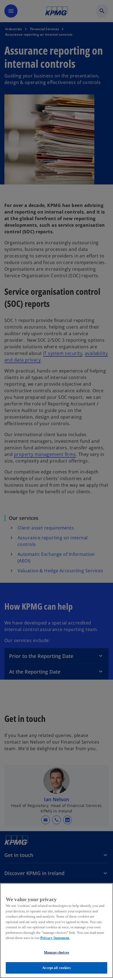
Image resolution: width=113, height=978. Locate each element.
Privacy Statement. (55, 938)
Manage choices (56, 952)
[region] (56, 930)
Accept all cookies (56, 968)
